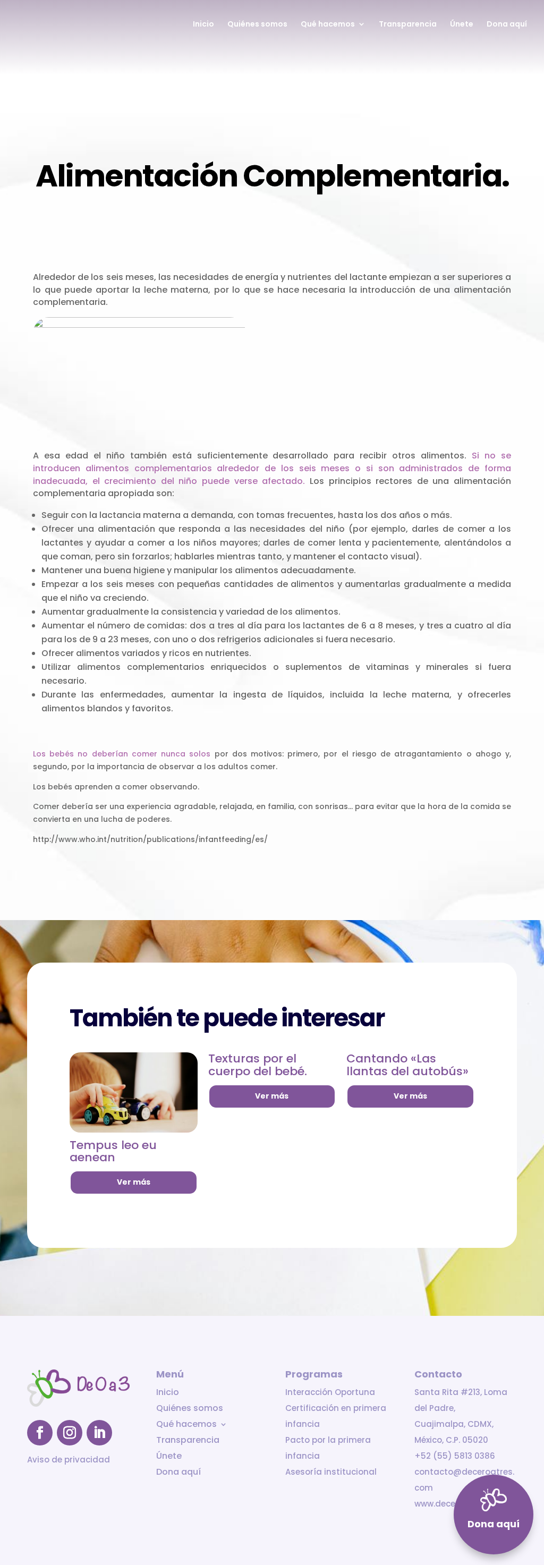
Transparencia (408, 24)
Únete (461, 24)
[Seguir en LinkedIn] (99, 1432)
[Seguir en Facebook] (40, 1432)
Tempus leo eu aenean (113, 1151)
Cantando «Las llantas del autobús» (407, 1064)
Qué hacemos (328, 24)
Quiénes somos (257, 24)
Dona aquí (507, 24)
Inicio (203, 24)
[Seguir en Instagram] (69, 1432)
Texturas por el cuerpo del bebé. (257, 1064)
